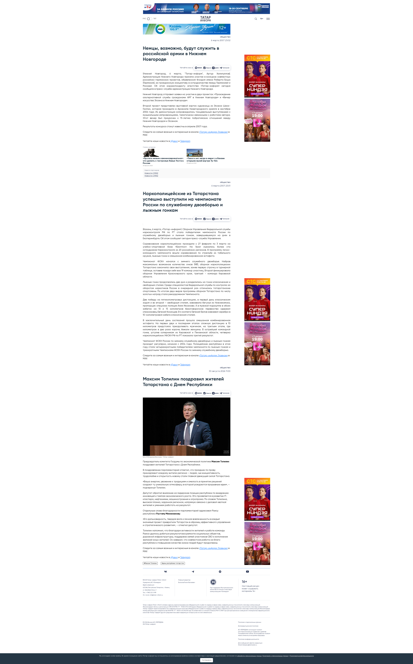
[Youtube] (247, 571)
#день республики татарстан (173, 563)
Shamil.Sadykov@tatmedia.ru (247, 645)
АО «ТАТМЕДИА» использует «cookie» (250, 630)
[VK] (165, 571)
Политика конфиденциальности (248, 639)
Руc (144, 19)
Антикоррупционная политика (248, 626)
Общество (225, 37)
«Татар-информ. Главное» (213, 132)
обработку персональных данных (249, 656)
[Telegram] (193, 572)
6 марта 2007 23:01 (220, 186)
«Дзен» (174, 141)
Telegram (185, 141)
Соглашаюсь (206, 660)
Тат (154, 19)
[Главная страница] (205, 19)
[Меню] (268, 18)
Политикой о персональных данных (275, 656)
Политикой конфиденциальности (302, 656)
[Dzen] (220, 571)
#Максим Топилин (150, 563)
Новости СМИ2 (151, 173)
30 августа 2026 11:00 (219, 371)
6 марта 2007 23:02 (220, 40)
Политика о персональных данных (249, 622)
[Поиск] (256, 19)
